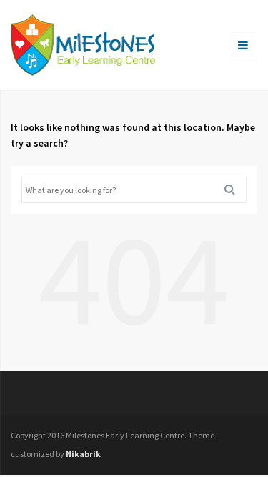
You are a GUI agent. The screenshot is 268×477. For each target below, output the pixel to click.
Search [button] (235, 189)
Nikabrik (83, 453)
